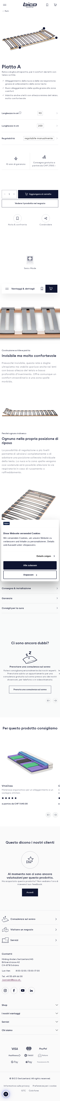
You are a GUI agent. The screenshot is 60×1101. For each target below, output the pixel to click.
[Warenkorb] (55, 5)
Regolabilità (8, 138)
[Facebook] (13, 990)
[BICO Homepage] (30, 5)
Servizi (5, 1021)
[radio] (40, 113)
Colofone (34, 1091)
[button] (5, 1094)
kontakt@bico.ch (11, 980)
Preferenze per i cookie (45, 1086)
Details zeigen (44, 556)
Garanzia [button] (7, 598)
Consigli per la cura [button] (13, 608)
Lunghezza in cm (10, 126)
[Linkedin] (31, 990)
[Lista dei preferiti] (47, 5)
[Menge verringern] (4, 194)
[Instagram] (5, 990)
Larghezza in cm (10, 113)
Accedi (30, 892)
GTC (23, 1091)
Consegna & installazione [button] (16, 588)
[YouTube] (22, 990)
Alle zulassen (30, 565)
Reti (7, 11)
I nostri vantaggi (11, 1013)
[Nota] (42, 289)
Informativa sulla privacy (17, 1086)
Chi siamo (7, 1030)
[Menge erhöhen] (14, 194)
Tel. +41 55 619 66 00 (12, 976)
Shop (4, 1005)
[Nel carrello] (51, 289)
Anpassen (28, 574)
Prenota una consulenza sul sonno (30, 689)
